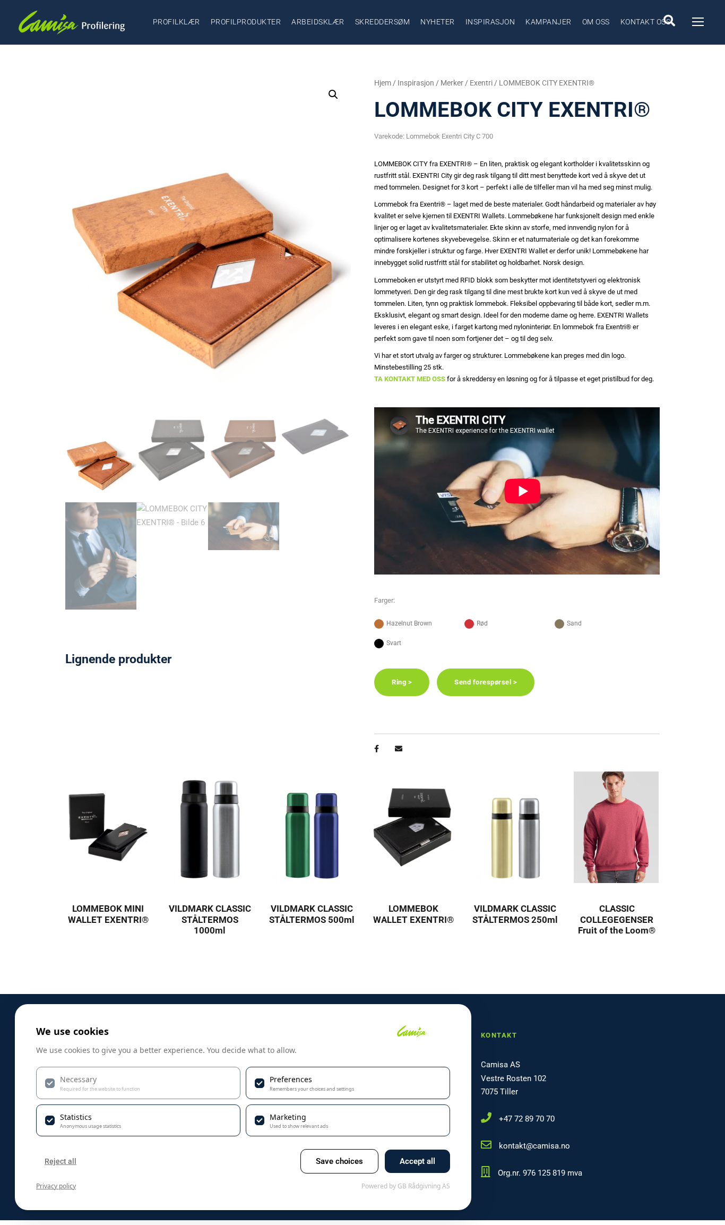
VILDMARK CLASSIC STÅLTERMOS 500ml (312, 913)
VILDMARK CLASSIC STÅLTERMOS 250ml (515, 913)
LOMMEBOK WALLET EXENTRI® (413, 913)
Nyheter (437, 22)
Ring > (402, 682)
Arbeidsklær (317, 22)
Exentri (481, 83)
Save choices (339, 1161)
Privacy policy (56, 1185)
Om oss (596, 22)
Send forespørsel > (485, 682)
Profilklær (176, 22)
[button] (333, 94)
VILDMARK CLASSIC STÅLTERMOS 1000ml (210, 919)
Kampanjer (548, 22)
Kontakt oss (645, 22)
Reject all (60, 1161)
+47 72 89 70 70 (527, 1119)
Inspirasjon (490, 22)
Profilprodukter (246, 22)
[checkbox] (138, 1083)
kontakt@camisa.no (534, 1146)
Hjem (382, 83)
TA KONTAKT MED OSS (409, 379)
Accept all (417, 1161)
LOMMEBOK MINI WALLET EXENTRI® (108, 913)
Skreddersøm (382, 22)
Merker (452, 83)
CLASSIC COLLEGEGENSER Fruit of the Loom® (616, 919)
